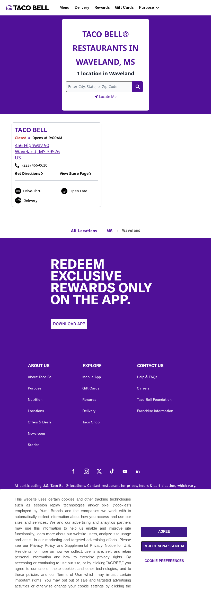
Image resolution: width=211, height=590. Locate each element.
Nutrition (35, 399)
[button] (51, 366)
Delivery (82, 7)
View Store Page (74, 173)
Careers (143, 388)
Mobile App (91, 377)
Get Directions (27, 173)
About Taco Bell (41, 377)
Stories (33, 444)
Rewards (102, 7)
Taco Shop (91, 422)
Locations (36, 411)
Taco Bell (31, 129)
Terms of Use (69, 574)
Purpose (146, 7)
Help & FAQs (147, 377)
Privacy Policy (42, 545)
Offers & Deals (39, 422)
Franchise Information (155, 411)
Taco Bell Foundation (154, 399)
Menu (64, 7)
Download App (69, 324)
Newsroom (36, 433)
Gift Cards (124, 7)
